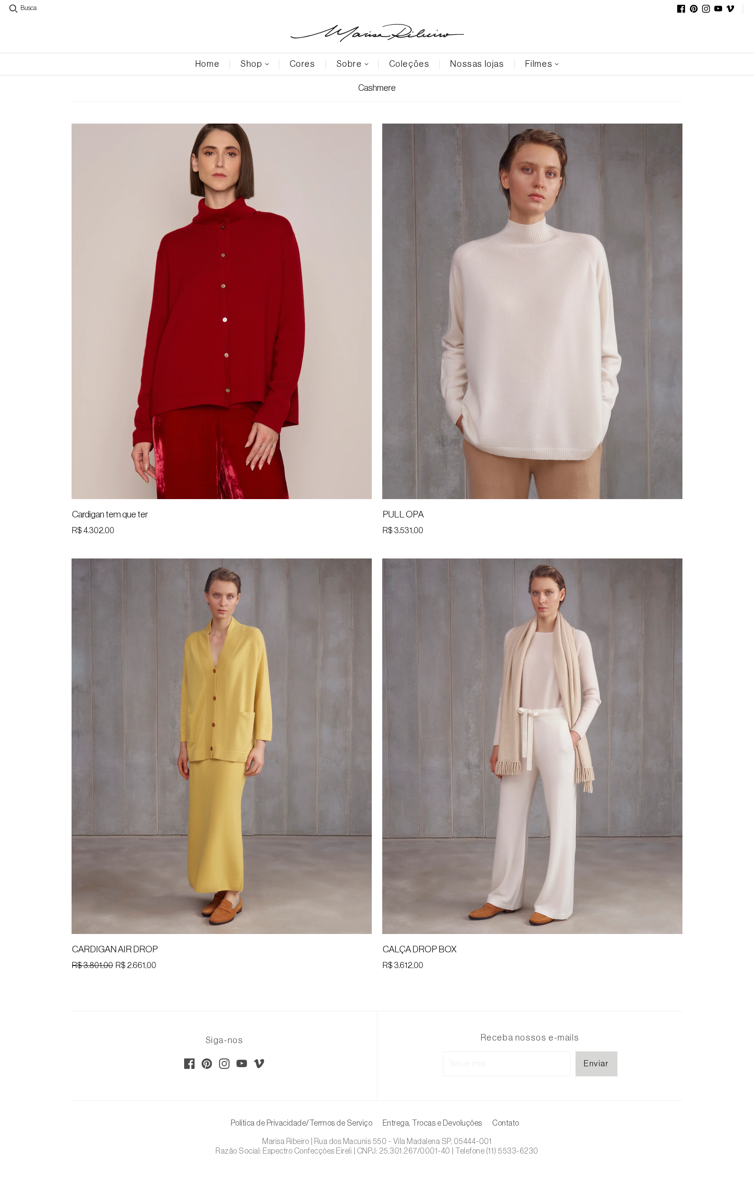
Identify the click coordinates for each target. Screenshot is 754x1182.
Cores (302, 64)
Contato (505, 1123)
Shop (251, 64)
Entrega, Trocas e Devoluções (432, 1123)
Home (207, 64)
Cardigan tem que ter (110, 514)
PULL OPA (403, 514)
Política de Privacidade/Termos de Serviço (302, 1123)
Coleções (409, 64)
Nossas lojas (477, 64)
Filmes (539, 64)
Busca (29, 8)
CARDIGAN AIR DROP (115, 949)
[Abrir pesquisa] (13, 8)
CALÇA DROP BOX (419, 949)
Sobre (349, 64)
